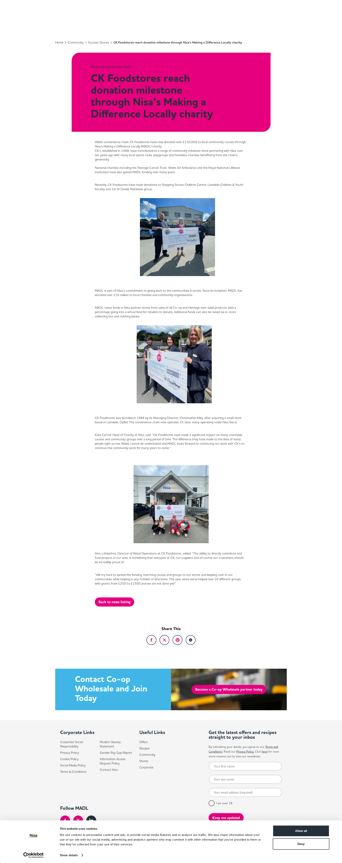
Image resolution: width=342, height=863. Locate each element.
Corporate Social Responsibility (71, 744)
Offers (143, 742)
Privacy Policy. (245, 751)
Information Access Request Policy (112, 761)
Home (59, 42)
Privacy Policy (69, 753)
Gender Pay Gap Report (116, 753)
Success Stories (98, 42)
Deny (301, 843)
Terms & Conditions (73, 772)
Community (76, 42)
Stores (143, 761)
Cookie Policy (69, 759)
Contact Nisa (109, 770)
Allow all (301, 831)
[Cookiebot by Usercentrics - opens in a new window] (33, 855)
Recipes (144, 748)
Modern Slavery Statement (110, 744)
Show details (69, 855)
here (265, 751)
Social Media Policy (73, 765)
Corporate (146, 767)
